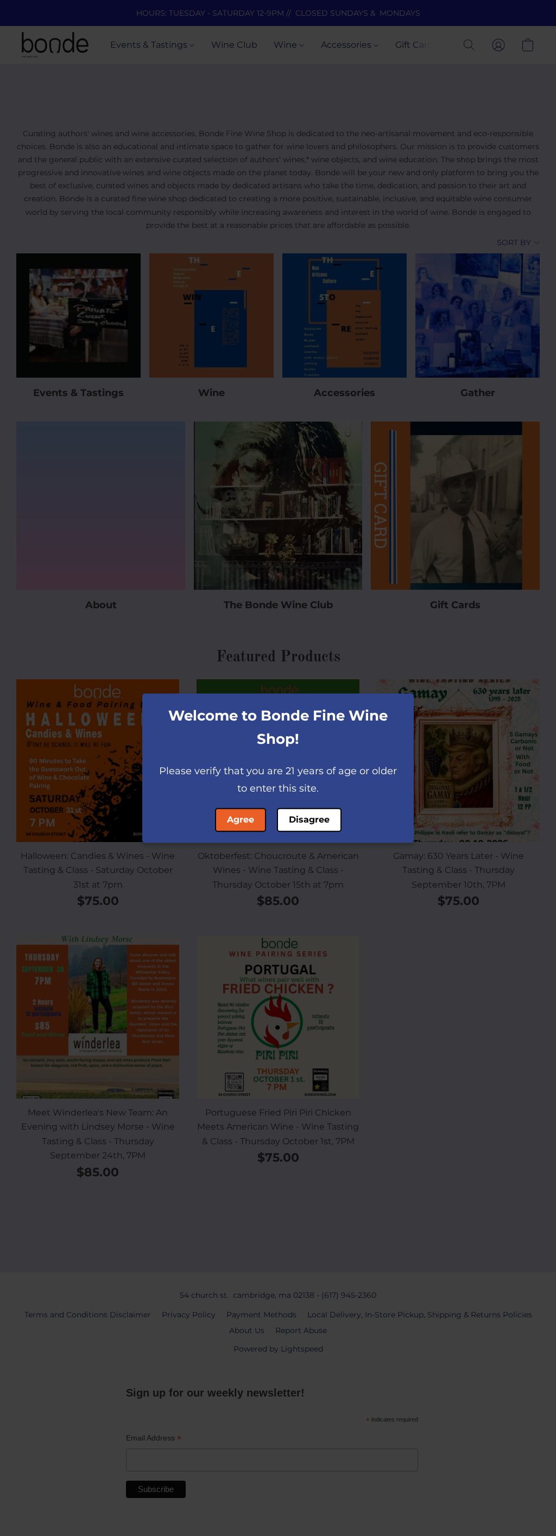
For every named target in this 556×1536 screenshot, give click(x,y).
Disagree (309, 819)
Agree (240, 819)
